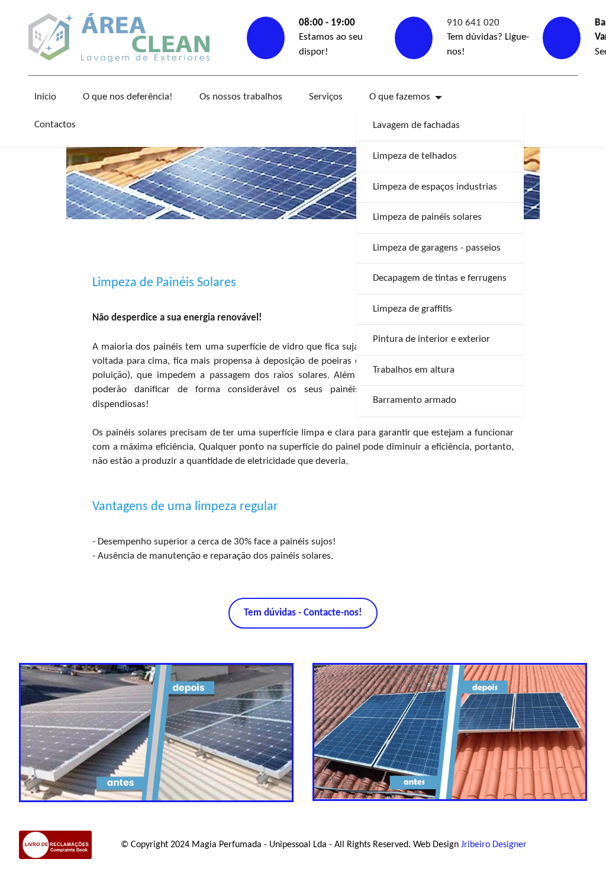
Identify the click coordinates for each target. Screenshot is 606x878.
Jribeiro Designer (494, 845)
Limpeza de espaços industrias (435, 187)
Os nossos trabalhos (240, 97)
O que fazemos (399, 97)
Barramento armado (414, 400)
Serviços (326, 97)
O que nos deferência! (128, 97)
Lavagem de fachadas (416, 125)
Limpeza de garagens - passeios (437, 248)
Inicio (45, 97)
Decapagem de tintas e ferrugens (440, 278)
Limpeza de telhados (415, 156)
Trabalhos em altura (413, 370)
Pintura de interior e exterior (431, 339)
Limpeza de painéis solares (427, 217)
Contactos (55, 125)
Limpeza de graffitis (412, 309)
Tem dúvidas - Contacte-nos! (303, 613)
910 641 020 (473, 23)
